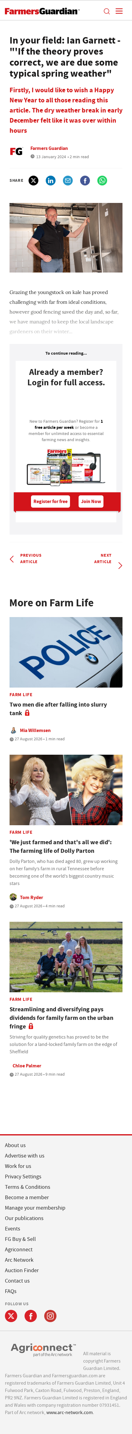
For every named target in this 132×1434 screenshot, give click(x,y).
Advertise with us (25, 1155)
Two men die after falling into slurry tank (58, 708)
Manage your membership (35, 1207)
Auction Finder (22, 1270)
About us (15, 1145)
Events (12, 1228)
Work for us (18, 1166)
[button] (107, 11)
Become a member (27, 1197)
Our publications (24, 1218)
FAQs (11, 1291)
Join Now (91, 501)
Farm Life (21, 695)
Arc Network (19, 1260)
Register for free (50, 501)
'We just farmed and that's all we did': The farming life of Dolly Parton (61, 846)
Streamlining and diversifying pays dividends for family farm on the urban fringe (61, 1018)
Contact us (17, 1280)
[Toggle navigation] (117, 11)
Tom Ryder (31, 897)
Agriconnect (19, 1249)
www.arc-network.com (69, 1412)
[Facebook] (31, 1316)
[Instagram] (50, 1316)
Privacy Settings (23, 1176)
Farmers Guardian (49, 148)
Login (66, 404)
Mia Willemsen (35, 730)
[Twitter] (11, 1316)
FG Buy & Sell (20, 1239)
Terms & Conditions (27, 1187)
